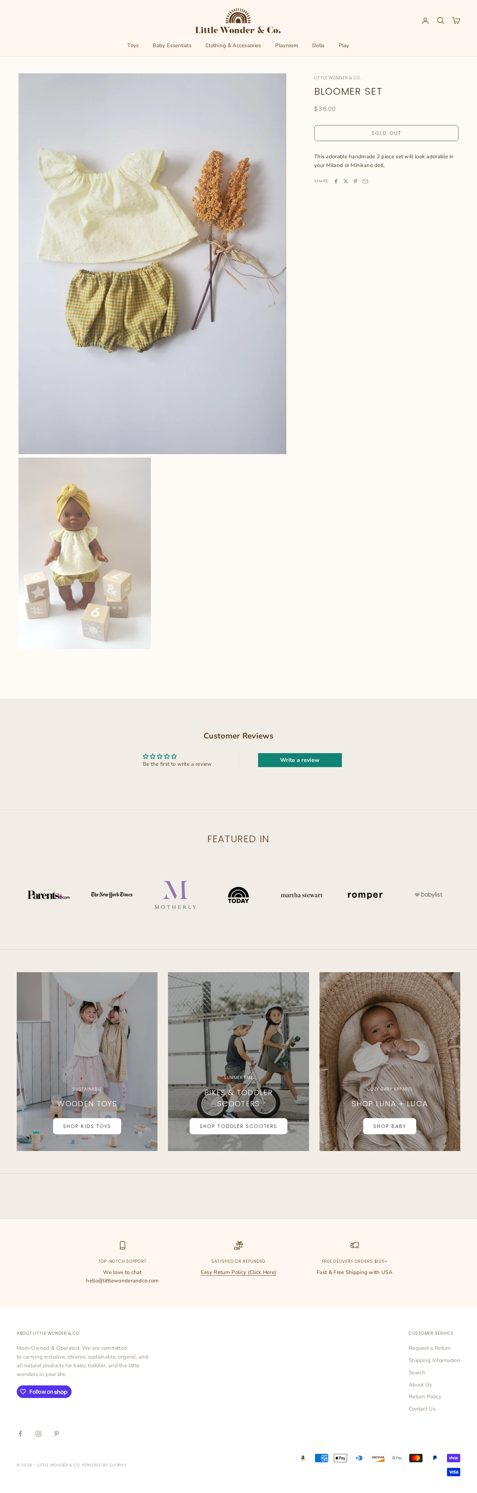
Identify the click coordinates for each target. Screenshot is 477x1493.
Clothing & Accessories (233, 45)
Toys (133, 45)
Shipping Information (434, 1360)
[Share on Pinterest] (355, 181)
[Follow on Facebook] (20, 1433)
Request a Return (430, 1348)
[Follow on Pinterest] (56, 1433)
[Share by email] (365, 181)
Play (344, 45)
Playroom (286, 45)
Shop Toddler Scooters (238, 1126)
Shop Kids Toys (87, 1126)
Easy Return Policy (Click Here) (238, 1272)
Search (417, 1372)
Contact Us (422, 1408)
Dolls (318, 45)
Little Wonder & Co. (337, 78)
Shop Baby (389, 1126)
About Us (420, 1384)
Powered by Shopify (104, 1465)
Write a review (300, 760)
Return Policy (425, 1396)
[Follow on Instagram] (38, 1433)
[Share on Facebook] (336, 181)
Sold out (386, 133)
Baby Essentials (172, 45)
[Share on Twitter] (345, 181)
